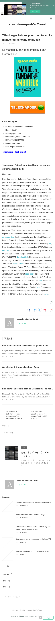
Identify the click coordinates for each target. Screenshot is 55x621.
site (29, 267)
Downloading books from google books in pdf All (33, 539)
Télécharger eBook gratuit (14, 151)
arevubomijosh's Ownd (27, 24)
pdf (50, 243)
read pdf (5, 250)
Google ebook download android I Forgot (21, 367)
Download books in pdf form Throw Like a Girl (32, 551)
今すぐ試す (35, 11)
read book (29, 273)
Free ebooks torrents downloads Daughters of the (25, 345)
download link (8, 237)
